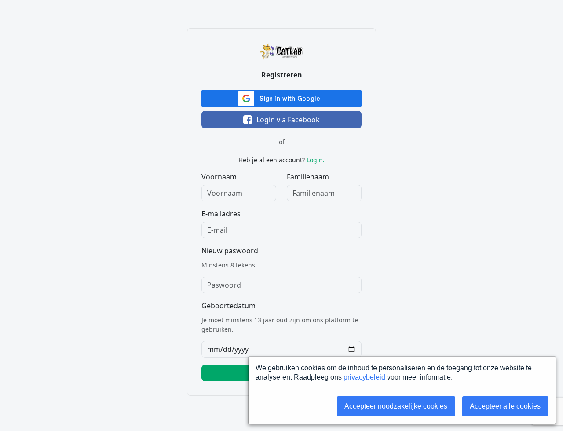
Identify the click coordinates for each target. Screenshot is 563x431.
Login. (316, 160)
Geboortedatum (228, 305)
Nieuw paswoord (229, 251)
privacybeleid (364, 377)
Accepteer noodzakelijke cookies (395, 406)
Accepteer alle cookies (505, 406)
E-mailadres (221, 214)
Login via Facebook (288, 119)
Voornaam (219, 177)
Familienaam (308, 177)
